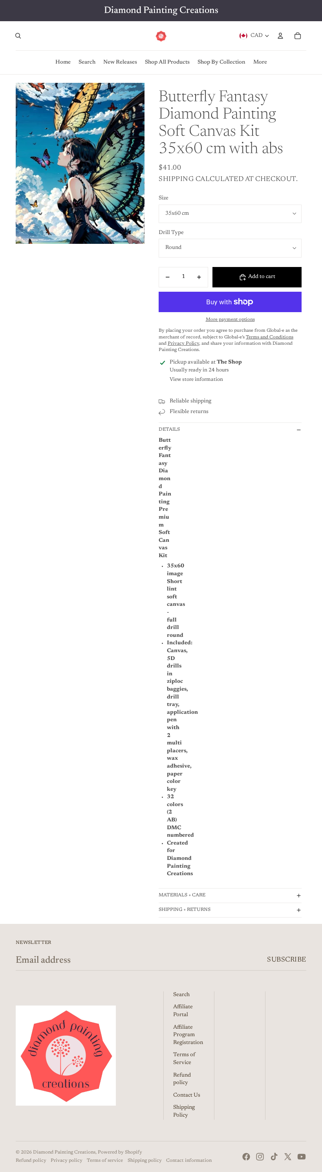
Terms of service (105, 1160)
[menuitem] (260, 62)
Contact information (189, 1160)
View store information (196, 379)
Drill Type (171, 233)
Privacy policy (66, 1160)
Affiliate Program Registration (188, 1035)
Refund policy (31, 1160)
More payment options (230, 319)
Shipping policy (145, 1160)
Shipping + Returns (184, 909)
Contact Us (186, 1095)
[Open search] (18, 35)
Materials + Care (182, 895)
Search (181, 995)
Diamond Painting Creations (64, 1152)
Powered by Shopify (120, 1152)
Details (169, 429)
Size (163, 198)
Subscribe (286, 960)
